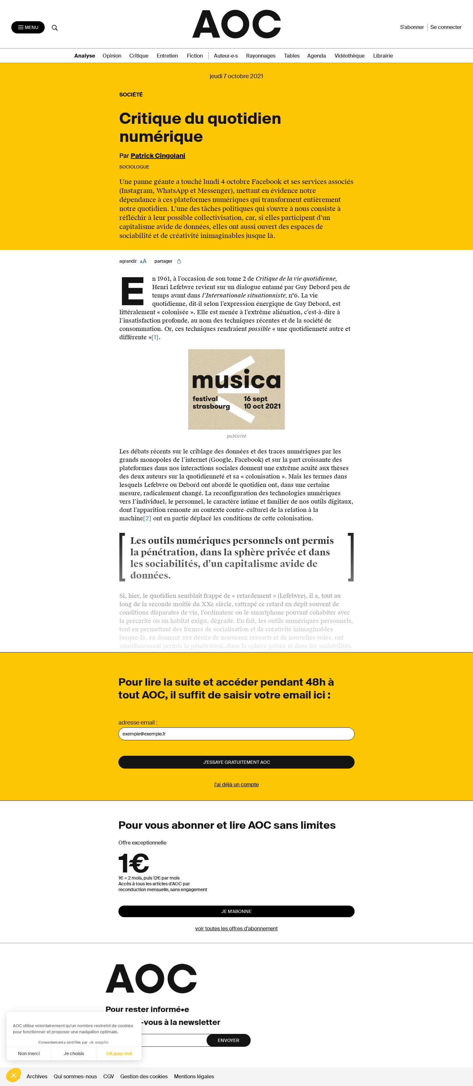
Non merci (29, 1053)
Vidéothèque (350, 55)
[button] (13, 1075)
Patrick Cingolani (158, 155)
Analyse (84, 55)
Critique (138, 55)
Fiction (195, 55)
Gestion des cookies (144, 1076)
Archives (37, 1076)
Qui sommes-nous (75, 1076)
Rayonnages (260, 55)
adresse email (136, 722)
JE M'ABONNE (236, 911)
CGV (108, 1076)
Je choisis (74, 1053)
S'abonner (412, 27)
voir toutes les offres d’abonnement (236, 928)
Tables (292, 55)
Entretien (167, 55)
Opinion (112, 55)
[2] (147, 518)
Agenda (316, 55)
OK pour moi (119, 1053)
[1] (155, 337)
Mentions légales (194, 1076)
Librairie (383, 55)
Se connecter (446, 27)
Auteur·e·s (226, 55)
